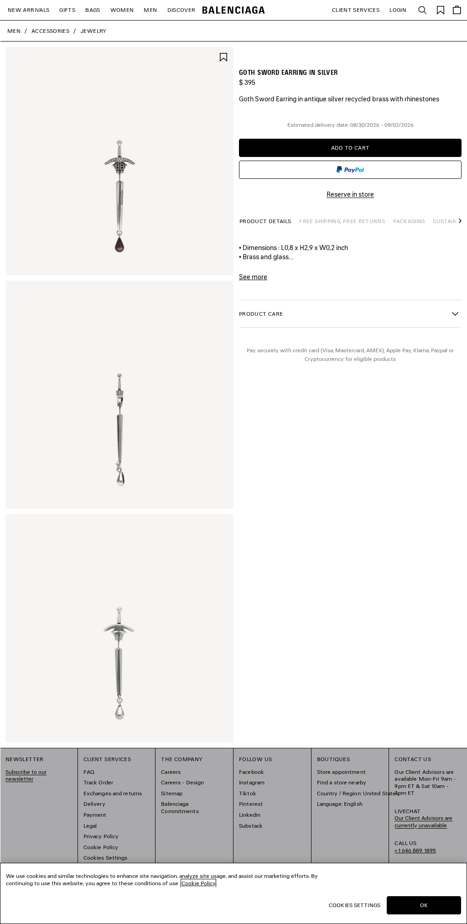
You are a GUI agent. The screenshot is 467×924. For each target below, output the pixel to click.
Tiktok (247, 793)
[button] (458, 225)
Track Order (98, 782)
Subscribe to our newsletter (26, 775)
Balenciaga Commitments (179, 807)
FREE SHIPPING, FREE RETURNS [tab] (342, 221)
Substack (251, 825)
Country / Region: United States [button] (358, 793)
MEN (150, 9)
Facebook (251, 771)
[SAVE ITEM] (223, 56)
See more (253, 277)
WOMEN (122, 9)
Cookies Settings (105, 857)
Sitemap (171, 793)
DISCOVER (181, 9)
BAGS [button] (92, 9)
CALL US (415, 847)
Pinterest (251, 803)
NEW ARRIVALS (28, 9)
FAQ (88, 771)
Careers (171, 771)
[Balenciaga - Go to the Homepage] (233, 10)
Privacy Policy (101, 836)
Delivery (94, 803)
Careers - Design (182, 782)
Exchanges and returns (112, 793)
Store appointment (341, 771)
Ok (424, 905)
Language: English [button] (340, 803)
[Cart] (457, 10)
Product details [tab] (265, 221)
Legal (90, 825)
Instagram (252, 782)
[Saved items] (440, 9)
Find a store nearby (341, 782)
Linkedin (249, 814)
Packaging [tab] (409, 221)
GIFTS (67, 9)
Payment (95, 814)
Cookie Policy (101, 847)
